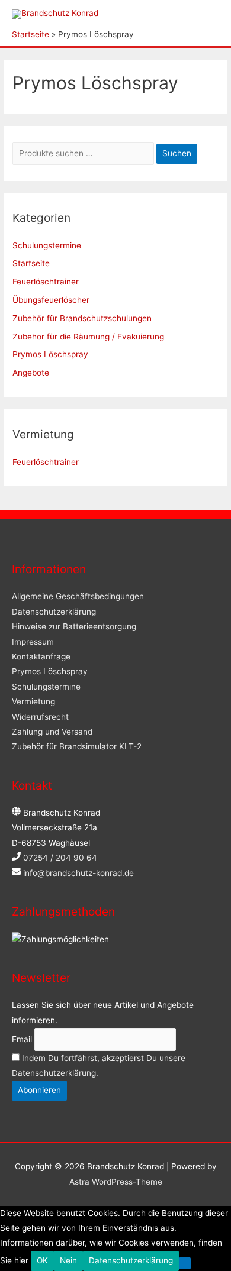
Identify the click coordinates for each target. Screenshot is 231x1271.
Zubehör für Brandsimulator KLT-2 (77, 746)
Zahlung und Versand (52, 731)
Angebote (30, 372)
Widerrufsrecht (40, 717)
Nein (68, 1260)
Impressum (33, 641)
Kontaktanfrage (41, 656)
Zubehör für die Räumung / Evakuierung (88, 336)
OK (42, 1260)
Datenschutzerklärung (54, 611)
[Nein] (185, 1263)
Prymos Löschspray (50, 354)
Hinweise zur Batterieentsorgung (74, 626)
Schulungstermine (46, 245)
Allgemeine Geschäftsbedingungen (78, 596)
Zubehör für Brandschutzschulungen (82, 318)
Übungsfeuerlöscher (50, 300)
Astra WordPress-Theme (115, 1181)
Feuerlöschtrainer (45, 281)
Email (22, 1039)
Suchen (176, 153)
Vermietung (33, 701)
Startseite (31, 263)
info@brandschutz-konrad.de (78, 873)
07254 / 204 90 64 (60, 857)
